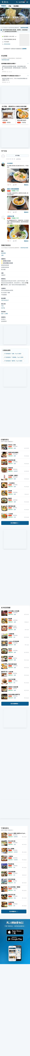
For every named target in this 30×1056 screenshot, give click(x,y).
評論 (10, 6)
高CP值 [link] (3, 308)
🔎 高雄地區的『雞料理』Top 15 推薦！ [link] (13, 360)
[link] (15, 448)
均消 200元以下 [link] (5, 300)
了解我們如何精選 (24, 27)
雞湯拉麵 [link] (3, 253)
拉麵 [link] (2, 255)
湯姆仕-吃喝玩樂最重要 (13, 189)
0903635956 (7, 44)
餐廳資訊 (3, 5)
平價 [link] (2, 305)
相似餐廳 (16, 6)
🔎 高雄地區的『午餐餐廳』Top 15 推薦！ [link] (14, 357)
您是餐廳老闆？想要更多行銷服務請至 (15, 48)
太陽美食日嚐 (10, 216)
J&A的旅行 (10, 163)
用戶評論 (4, 151)
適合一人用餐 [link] (4, 313)
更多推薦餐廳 (14, 703)
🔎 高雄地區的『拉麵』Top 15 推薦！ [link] (13, 353)
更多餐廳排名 (14, 523)
